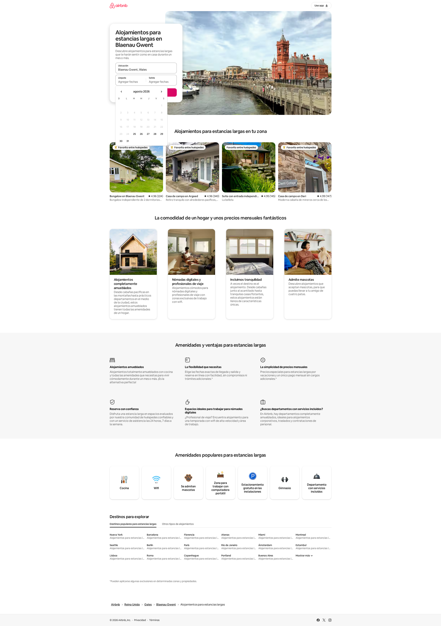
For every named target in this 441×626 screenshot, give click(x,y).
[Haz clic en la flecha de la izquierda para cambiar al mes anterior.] (121, 92)
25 (134, 134)
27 (148, 134)
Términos (154, 620)
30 (121, 141)
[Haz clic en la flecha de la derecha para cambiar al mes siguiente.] (161, 92)
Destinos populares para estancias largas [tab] (133, 524)
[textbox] (130, 82)
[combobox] (146, 69)
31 (127, 141)
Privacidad (140, 620)
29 (161, 134)
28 (155, 134)
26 (141, 134)
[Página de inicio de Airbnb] (118, 5)
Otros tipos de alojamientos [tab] (178, 524)
